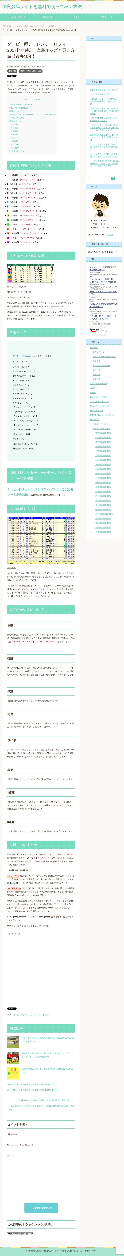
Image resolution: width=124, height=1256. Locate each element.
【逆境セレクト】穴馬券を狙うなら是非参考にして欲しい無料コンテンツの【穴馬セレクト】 (104, 127)
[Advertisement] (27, 954)
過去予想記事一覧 (96, 252)
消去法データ (98, 352)
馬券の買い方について (18, 121)
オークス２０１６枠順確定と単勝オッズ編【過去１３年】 (32, 1090)
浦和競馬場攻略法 (103, 492)
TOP (25, 26)
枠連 (14, 131)
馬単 (14, 141)
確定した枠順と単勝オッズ (30, 71)
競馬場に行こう (99, 424)
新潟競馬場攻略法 (103, 456)
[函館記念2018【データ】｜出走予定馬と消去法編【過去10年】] (13, 1078)
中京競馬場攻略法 (103, 451)
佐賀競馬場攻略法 (103, 532)
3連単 (15, 148)
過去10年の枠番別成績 (18, 108)
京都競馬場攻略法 (103, 442)
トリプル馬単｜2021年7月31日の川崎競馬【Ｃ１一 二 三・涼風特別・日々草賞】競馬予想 (104, 163)
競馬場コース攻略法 (101, 429)
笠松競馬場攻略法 (103, 519)
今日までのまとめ (17, 151)
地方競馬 (96, 370)
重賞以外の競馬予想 (101, 366)
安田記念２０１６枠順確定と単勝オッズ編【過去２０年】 (32, 1084)
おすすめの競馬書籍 (98, 397)
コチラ (110, 235)
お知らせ (94, 388)
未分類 (93, 393)
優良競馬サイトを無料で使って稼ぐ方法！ (44, 6)
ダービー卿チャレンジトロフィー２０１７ (31, 1015)
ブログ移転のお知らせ (99, 94)
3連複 (15, 144)
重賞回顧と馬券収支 (98, 384)
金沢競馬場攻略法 (103, 510)
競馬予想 (12, 71)
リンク (77, 17)
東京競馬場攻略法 (103, 433)
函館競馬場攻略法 (103, 474)
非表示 (36, 99)
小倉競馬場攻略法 (103, 465)
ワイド (15, 138)
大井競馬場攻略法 (103, 478)
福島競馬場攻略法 (103, 460)
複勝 (14, 128)
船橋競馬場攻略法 (103, 487)
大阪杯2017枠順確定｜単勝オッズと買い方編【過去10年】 (45, 1100)
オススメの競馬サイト (99, 402)
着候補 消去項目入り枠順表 (20, 104)
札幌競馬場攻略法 (103, 469)
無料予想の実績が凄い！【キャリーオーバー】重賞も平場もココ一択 (104, 137)
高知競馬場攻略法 (103, 528)
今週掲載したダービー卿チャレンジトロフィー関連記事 (32, 114)
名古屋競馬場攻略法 (104, 514)
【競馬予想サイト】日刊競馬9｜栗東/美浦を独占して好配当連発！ (104, 101)
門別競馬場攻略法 (103, 496)
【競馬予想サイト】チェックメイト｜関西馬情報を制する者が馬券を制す (104, 111)
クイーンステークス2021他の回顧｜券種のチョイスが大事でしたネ (104, 147)
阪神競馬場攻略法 (103, 447)
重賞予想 (96, 361)
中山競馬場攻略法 (103, 438)
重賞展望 (96, 379)
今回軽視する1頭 (16, 118)
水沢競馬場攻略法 (103, 505)
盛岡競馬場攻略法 (103, 501)
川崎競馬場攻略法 (103, 483)
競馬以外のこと (96, 411)
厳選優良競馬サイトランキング (103, 90)
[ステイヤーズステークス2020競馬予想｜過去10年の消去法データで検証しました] (13, 1046)
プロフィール (106, 17)
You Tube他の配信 (17, 17)
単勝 (14, 124)
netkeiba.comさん (28, 356)
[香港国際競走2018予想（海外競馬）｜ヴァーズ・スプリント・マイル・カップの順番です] (13, 1062)
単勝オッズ (14, 111)
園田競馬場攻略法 (103, 523)
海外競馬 (96, 375)
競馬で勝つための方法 (99, 406)
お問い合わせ (47, 17)
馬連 (14, 134)
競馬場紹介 (95, 420)
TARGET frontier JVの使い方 (102, 415)
